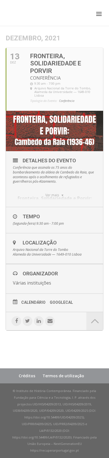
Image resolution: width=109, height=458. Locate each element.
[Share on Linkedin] (39, 321)
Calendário (33, 302)
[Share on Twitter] (27, 321)
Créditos (27, 375)
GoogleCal (61, 302)
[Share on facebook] (16, 321)
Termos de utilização (63, 375)
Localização (40, 243)
